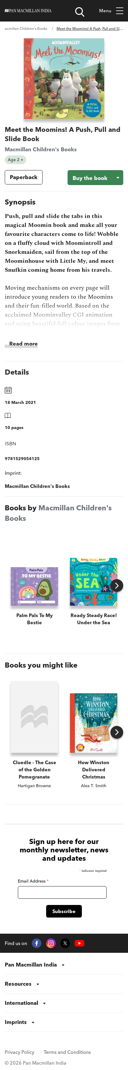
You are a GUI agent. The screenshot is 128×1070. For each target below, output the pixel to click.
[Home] (28, 10)
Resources (18, 983)
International (21, 1002)
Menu (105, 10)
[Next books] (116, 585)
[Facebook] (36, 943)
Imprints (16, 1022)
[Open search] (80, 12)
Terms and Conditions (67, 1052)
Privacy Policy (19, 1052)
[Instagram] (51, 943)
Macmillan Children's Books (24, 28)
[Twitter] (65, 943)
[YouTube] (79, 943)
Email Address (33, 881)
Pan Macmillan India (31, 964)
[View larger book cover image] (64, 78)
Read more (23, 343)
